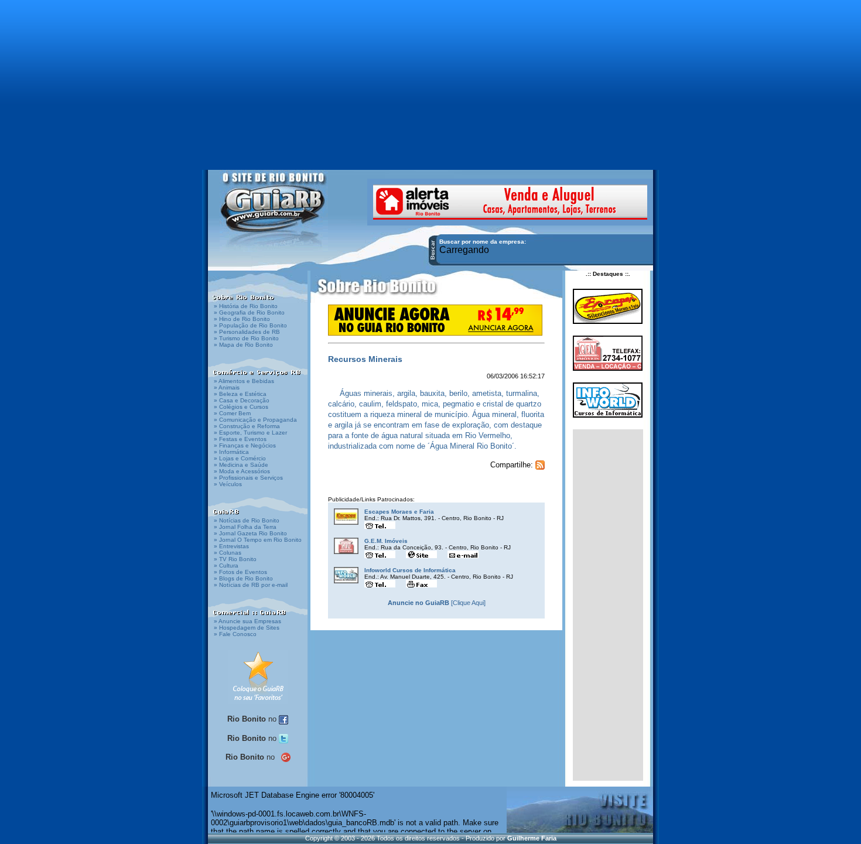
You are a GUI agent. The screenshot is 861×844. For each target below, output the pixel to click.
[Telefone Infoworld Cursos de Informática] (379, 583)
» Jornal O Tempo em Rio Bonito (258, 540)
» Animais (227, 387)
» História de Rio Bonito (246, 306)
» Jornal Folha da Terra (245, 527)
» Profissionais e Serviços (248, 477)
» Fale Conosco (235, 634)
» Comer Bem (232, 413)
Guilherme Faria (531, 838)
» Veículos (228, 484)
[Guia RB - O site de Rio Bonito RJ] (274, 209)
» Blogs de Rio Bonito (243, 578)
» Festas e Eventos (240, 439)
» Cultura (226, 565)
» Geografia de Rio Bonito (249, 312)
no (253, 719)
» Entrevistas (231, 546)
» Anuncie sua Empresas (247, 621)
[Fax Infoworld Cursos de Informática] (421, 583)
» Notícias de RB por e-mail (251, 585)
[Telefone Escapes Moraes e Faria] (379, 524)
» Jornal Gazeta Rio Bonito (250, 533)
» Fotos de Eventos (240, 572)
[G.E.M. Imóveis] (346, 546)
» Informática (231, 452)
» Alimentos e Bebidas (244, 381)
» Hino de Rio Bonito (242, 319)
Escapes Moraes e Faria (399, 511)
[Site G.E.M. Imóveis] (421, 554)
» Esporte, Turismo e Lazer (250, 432)
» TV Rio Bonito (235, 559)
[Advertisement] (430, 79)
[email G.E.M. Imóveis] (463, 554)
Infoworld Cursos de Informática (410, 570)
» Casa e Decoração (241, 400)
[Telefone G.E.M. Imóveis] (379, 554)
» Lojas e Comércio (240, 458)
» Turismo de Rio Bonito (246, 338)
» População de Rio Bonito (250, 325)
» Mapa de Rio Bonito (243, 344)
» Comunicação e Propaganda (255, 419)
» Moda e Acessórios (242, 471)
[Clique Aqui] (437, 602)
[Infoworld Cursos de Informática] (346, 575)
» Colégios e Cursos (241, 407)
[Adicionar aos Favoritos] (258, 676)
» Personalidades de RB (247, 332)
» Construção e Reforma (247, 426)
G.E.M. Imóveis (386, 541)
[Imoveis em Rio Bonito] (510, 201)
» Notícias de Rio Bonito (246, 520)
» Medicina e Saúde (241, 465)
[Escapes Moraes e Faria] (346, 516)
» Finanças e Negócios (245, 445)
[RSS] (540, 464)
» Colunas (227, 552)
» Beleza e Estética (240, 394)
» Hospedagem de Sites (246, 627)
